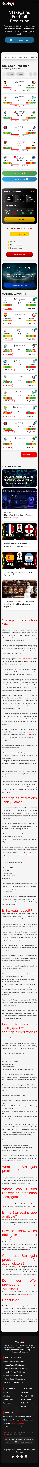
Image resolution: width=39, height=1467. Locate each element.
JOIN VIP (18, 219)
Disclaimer (25, 1392)
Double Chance (17, 57)
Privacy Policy (26, 1399)
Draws (26, 57)
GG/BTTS (34, 57)
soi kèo (14, 1434)
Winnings (6, 1403)
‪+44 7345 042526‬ (24, 1416)
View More (27, 454)
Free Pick (6, 57)
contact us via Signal (18, 1427)
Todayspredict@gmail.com (22, 1420)
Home (5, 1392)
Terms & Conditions (28, 1396)
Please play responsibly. (24, 1442)
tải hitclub (19, 1434)
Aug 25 (10, 74)
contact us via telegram (19, 1423)
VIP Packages (8, 1399)
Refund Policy (26, 1403)
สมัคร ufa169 (7, 1434)
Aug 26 (20, 74)
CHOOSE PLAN (19, 254)
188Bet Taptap (15, 1432)
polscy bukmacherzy (26, 1432)
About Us (6, 1396)
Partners (24, 1406)
